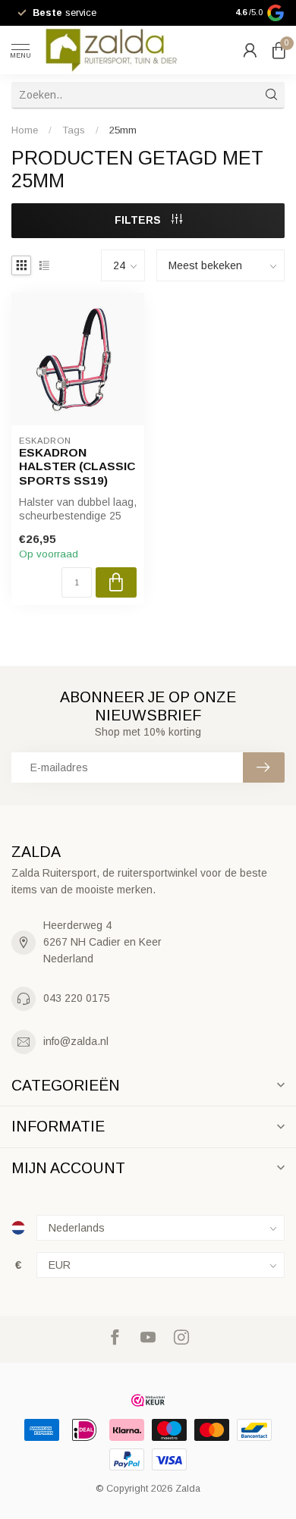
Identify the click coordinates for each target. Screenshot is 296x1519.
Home (24, 130)
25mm (123, 130)
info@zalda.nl (76, 1041)
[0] (278, 50)
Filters (139, 220)
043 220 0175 (76, 998)
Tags (73, 130)
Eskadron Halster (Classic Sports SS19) (77, 466)
